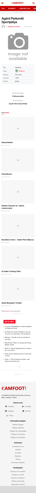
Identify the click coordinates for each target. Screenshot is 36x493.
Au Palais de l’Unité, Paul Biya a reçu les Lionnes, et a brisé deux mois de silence (17, 333)
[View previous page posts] (16, 366)
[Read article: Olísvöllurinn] (18, 160)
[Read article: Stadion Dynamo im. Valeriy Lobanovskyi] (18, 191)
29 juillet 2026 (6, 274)
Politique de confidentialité (18, 431)
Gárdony (21, 71)
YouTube (28, 411)
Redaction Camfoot (14, 26)
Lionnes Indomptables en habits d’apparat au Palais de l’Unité (18, 327)
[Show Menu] (2, 3)
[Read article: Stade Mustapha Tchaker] (18, 289)
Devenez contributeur (18, 478)
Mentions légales (18, 425)
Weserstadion (7, 142)
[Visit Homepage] (18, 3)
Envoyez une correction (18, 471)
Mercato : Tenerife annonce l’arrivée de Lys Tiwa (17, 338)
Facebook (11, 406)
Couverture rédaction (18, 462)
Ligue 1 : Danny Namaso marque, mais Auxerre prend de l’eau (17, 360)
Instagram (11, 411)
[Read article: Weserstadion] (18, 128)
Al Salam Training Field (11, 271)
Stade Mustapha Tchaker (12, 303)
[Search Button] (33, 3)
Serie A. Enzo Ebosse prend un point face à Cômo (18, 355)
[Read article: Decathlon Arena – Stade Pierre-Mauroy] (18, 225)
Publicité (18, 450)
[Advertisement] (18, 489)
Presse (18, 459)
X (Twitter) (28, 406)
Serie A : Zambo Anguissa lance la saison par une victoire (18, 349)
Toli (3, 8)
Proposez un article (18, 475)
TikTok (11, 416)
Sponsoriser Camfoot (18, 484)
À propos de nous (18, 446)
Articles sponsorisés (18, 481)
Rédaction (18, 456)
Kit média (18, 453)
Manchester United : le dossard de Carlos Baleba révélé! (18, 344)
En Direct (12, 8)
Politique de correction (18, 434)
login (7, 311)
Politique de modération (18, 437)
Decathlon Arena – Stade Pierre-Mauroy (18, 239)
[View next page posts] (19, 366)
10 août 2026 (6, 177)
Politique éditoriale (18, 428)
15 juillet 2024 (28, 26)
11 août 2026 (6, 145)
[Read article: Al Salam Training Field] (18, 257)
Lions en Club (24, 8)
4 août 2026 (5, 242)
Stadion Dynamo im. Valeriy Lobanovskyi (13, 206)
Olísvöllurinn (7, 174)
